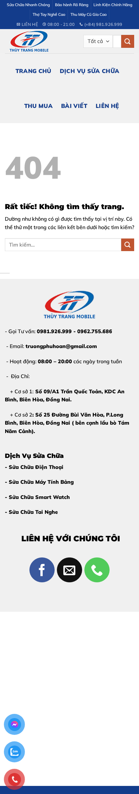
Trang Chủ (33, 70)
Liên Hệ (107, 105)
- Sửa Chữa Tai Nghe (31, 512)
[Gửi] (127, 41)
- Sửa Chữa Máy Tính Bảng (39, 482)
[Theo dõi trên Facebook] (42, 570)
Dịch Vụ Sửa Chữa (90, 70)
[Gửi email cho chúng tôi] (69, 570)
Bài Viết (74, 105)
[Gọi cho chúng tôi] (97, 570)
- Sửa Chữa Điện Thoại (34, 467)
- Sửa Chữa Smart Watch (37, 497)
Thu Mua (38, 105)
